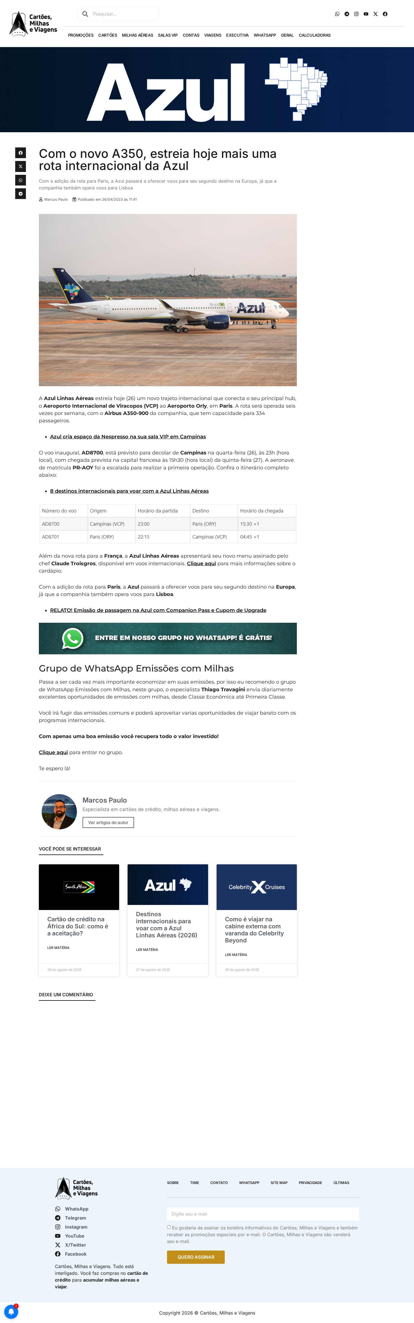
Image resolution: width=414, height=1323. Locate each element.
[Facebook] (385, 14)
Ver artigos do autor (108, 822)
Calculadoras (315, 35)
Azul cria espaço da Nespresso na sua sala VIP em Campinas (128, 436)
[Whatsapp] (337, 14)
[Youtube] (366, 14)
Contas (191, 35)
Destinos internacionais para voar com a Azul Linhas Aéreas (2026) (166, 925)
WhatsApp (265, 35)
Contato (219, 1183)
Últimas (341, 1183)
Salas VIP (167, 35)
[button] (20, 152)
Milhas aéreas (137, 35)
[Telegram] (347, 14)
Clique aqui (201, 563)
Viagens (212, 35)
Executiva (237, 35)
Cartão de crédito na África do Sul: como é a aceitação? (77, 926)
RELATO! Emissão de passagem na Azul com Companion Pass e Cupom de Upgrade (158, 610)
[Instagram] (356, 14)
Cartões (107, 35)
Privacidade (310, 1183)
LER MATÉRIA (58, 948)
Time (194, 1183)
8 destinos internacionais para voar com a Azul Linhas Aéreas (129, 491)
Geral (287, 35)
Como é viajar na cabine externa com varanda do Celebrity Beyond (254, 930)
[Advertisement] (349, 186)
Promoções (80, 35)
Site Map (279, 1183)
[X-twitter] (375, 14)
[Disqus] (168, 1080)
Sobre (173, 1183)
